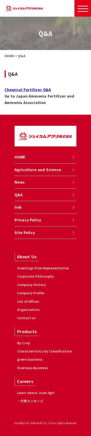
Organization (28, 309)
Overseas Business (32, 368)
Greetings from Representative (43, 268)
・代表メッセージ (30, 401)
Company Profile (30, 293)
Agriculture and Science (38, 169)
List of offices (28, 301)
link (18, 207)
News (20, 182)
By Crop (23, 343)
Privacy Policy (28, 219)
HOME (20, 157)
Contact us (26, 318)
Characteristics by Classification (44, 351)
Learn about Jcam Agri (36, 392)
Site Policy (25, 232)
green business (29, 359)
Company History (31, 284)
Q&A (19, 194)
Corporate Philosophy (35, 276)
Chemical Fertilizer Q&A (28, 89)
